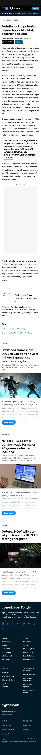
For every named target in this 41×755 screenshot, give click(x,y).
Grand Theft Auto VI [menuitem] (8, 13)
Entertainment (7, 656)
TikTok (24, 623)
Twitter (13, 623)
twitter (16, 301)
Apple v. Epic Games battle (16, 48)
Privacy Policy (27, 721)
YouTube (18, 623)
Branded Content (29, 674)
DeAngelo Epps (8, 38)
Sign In (35, 8)
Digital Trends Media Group (11, 741)
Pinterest (29, 623)
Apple (3, 329)
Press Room (27, 725)
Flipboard (3, 629)
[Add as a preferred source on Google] (8, 42)
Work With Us (6, 725)
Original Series (28, 659)
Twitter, (27, 54)
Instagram (8, 623)
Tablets (25, 638)
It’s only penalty (21, 97)
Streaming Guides (29, 649)
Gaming (4, 645)
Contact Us (5, 672)
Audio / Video (6, 649)
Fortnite (5, 125)
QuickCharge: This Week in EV (12, 333)
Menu (3, 8)
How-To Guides (28, 656)
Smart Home (6, 652)
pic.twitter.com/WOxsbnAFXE (19, 149)
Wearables (27, 642)
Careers (4, 721)
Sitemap (26, 729)
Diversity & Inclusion (8, 729)
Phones (4, 638)
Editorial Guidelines (8, 680)
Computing (6, 642)
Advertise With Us (8, 676)
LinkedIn (34, 623)
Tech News (28, 333)
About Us (5, 668)
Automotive (6, 659)
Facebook (3, 623)
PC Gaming (21, 329)
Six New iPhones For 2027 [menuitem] (23, 13)
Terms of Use (6, 734)
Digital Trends (11, 10)
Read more (8, 422)
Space (25, 645)
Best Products (28, 652)
